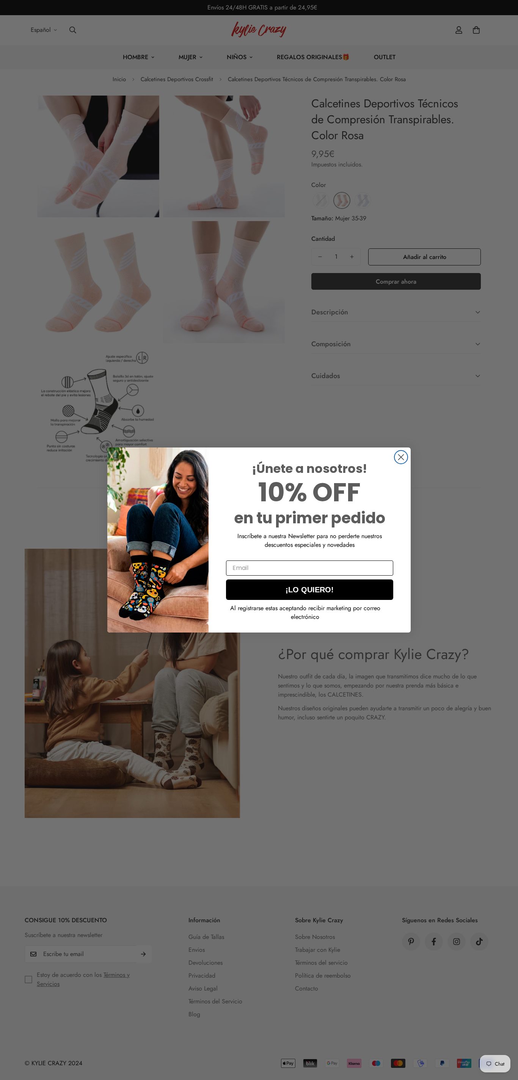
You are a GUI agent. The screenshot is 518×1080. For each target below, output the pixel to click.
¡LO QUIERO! (310, 590)
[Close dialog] (401, 457)
